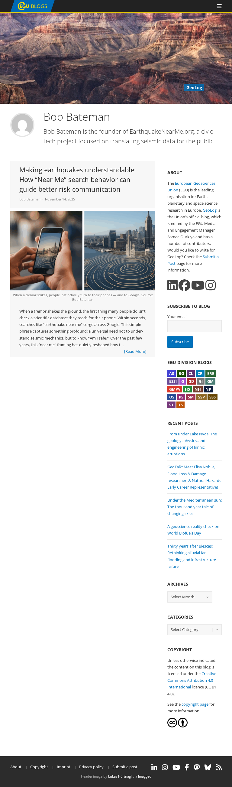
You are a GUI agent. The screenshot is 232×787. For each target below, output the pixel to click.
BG (181, 373)
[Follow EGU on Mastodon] (197, 767)
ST (171, 405)
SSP (201, 397)
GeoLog (210, 210)
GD (191, 381)
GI (201, 381)
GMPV (174, 389)
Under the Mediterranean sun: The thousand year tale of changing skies (194, 506)
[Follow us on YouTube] (198, 285)
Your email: (177, 316)
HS (187, 389)
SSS (212, 397)
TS (180, 405)
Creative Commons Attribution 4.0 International (191, 680)
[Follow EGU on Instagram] (165, 767)
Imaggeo (144, 776)
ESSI (173, 381)
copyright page (195, 704)
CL (190, 373)
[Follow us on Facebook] (184, 285)
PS (181, 397)
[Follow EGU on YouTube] (176, 767)
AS (171, 373)
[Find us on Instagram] (210, 285)
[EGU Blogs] (32, 11)
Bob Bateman (29, 199)
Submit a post (124, 766)
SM (191, 397)
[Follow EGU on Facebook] (187, 767)
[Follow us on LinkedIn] (172, 285)
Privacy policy (91, 766)
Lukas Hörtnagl (120, 776)
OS (171, 397)
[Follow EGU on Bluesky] (208, 767)
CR (200, 373)
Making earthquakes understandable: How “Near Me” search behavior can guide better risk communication (77, 179)
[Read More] (135, 351)
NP (208, 389)
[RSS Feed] (219, 767)
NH (198, 389)
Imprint (63, 766)
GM (210, 381)
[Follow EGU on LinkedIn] (154, 767)
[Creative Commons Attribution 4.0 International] (172, 726)
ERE (210, 373)
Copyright (39, 766)
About (15, 766)
